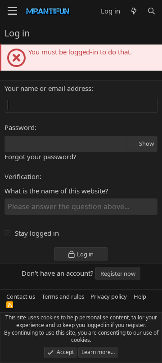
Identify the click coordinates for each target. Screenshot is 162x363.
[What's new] (133, 11)
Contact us (20, 296)
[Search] (151, 11)
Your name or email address (47, 88)
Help (140, 296)
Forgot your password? (40, 156)
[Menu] (12, 11)
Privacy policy (108, 296)
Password (19, 127)
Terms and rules (63, 296)
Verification (22, 176)
